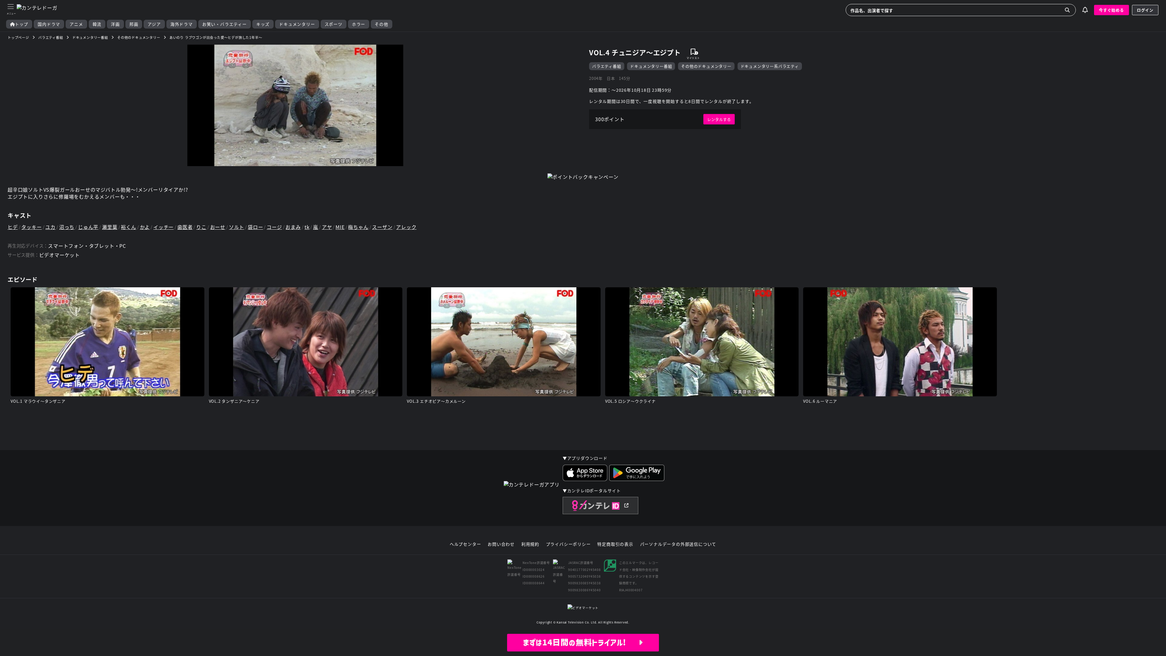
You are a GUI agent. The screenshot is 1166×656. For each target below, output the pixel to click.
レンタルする (719, 119)
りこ (201, 227)
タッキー (31, 227)
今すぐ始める (1111, 10)
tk (307, 227)
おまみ (293, 227)
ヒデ (13, 227)
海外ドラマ (181, 24)
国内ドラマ (49, 24)
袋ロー (255, 227)
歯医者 (185, 227)
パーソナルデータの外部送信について (678, 544)
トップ (21, 24)
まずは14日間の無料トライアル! (580, 642)
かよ (145, 227)
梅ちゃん (358, 227)
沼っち (66, 227)
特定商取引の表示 (615, 544)
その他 (381, 24)
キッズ (263, 24)
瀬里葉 (109, 227)
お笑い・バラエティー (224, 24)
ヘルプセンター (465, 544)
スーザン (382, 227)
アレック (406, 227)
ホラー (358, 24)
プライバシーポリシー (568, 544)
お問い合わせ (501, 544)
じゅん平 (88, 227)
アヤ (327, 227)
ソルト (236, 227)
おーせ (217, 227)
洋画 (115, 24)
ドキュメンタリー (297, 24)
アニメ (76, 24)
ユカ (50, 227)
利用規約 (530, 544)
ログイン (1145, 10)
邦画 (133, 24)
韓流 (97, 24)
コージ (274, 227)
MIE (340, 227)
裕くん (128, 227)
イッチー (163, 227)
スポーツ (334, 24)
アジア (154, 24)
